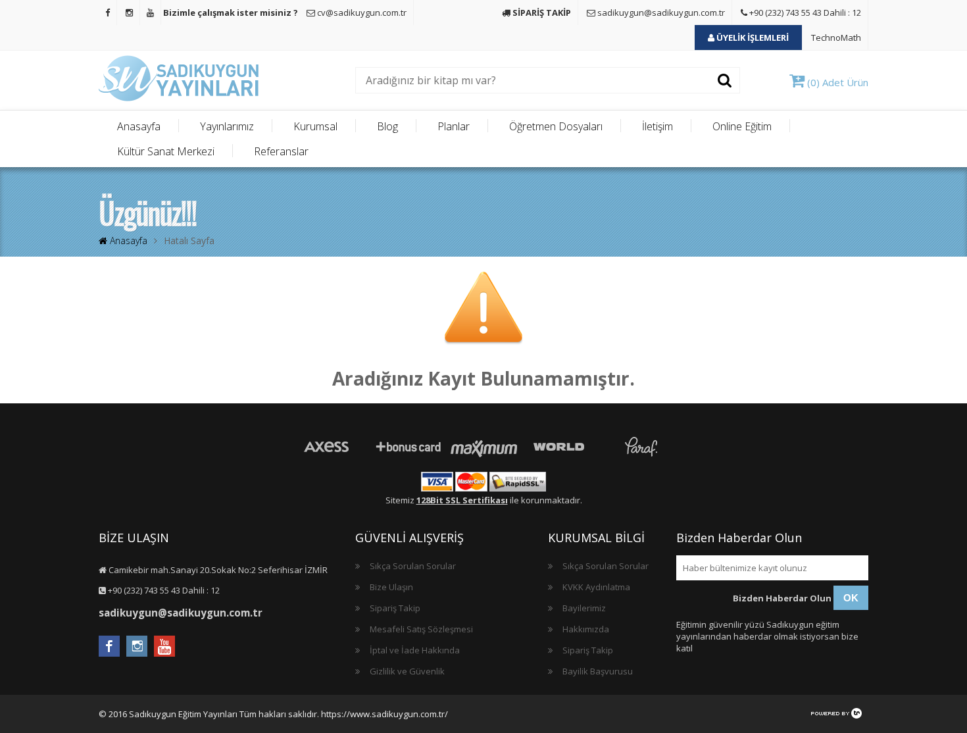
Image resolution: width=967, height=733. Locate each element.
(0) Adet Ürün (836, 82)
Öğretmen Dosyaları (556, 126)
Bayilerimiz (584, 608)
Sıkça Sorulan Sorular (413, 566)
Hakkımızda (585, 629)
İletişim (657, 126)
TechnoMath (836, 37)
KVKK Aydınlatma (596, 587)
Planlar (453, 126)
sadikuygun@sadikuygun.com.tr (660, 12)
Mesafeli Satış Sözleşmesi (421, 629)
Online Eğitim (742, 126)
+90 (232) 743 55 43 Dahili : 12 (804, 12)
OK (850, 597)
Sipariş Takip (395, 608)
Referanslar (281, 151)
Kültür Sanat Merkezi (165, 151)
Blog (387, 126)
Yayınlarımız (227, 126)
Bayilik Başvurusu (597, 671)
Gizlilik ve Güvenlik (407, 671)
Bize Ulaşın (391, 587)
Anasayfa (139, 126)
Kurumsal (315, 126)
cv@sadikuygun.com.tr (361, 12)
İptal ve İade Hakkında (415, 650)
